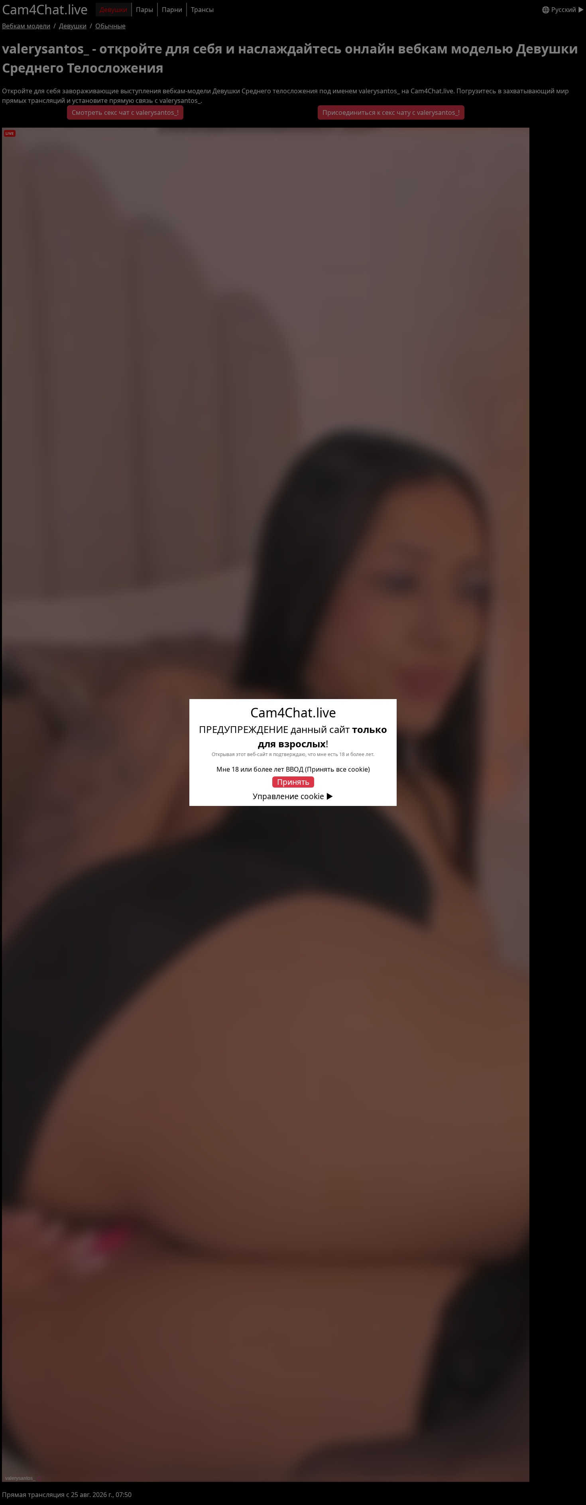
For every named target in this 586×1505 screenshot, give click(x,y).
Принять (293, 781)
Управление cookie (288, 796)
